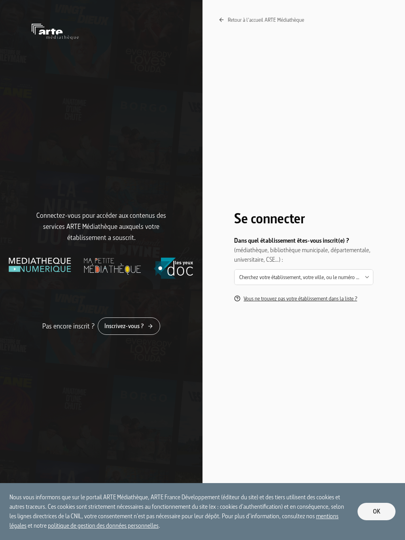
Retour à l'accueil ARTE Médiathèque (266, 19)
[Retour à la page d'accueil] (101, 32)
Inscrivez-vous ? (124, 326)
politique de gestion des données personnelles (103, 525)
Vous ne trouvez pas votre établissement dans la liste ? (300, 298)
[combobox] (303, 277)
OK (376, 511)
